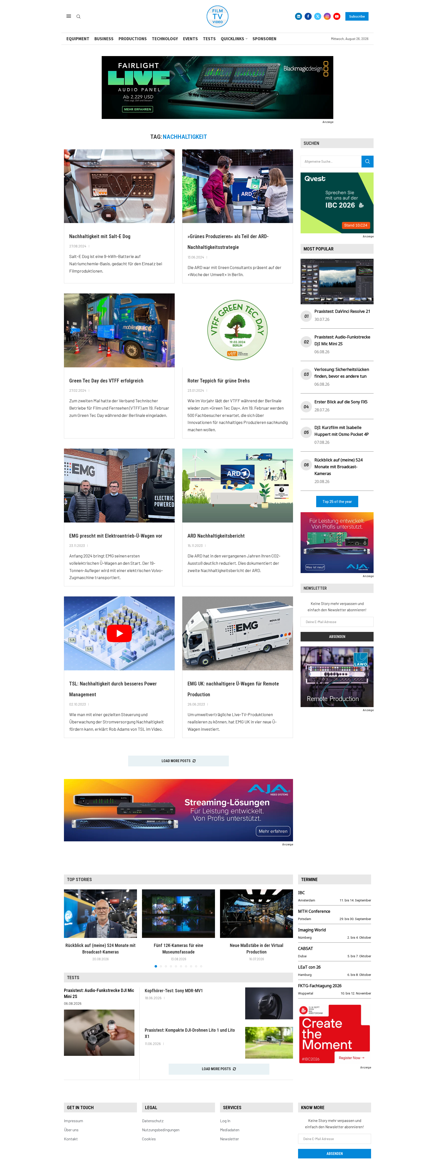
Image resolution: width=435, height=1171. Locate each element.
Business (104, 38)
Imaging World (312, 930)
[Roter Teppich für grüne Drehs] (237, 330)
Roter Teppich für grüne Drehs (219, 381)
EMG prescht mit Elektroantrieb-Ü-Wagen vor (115, 536)
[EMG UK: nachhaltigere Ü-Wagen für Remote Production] (237, 633)
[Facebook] (308, 16)
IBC (301, 892)
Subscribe (357, 16)
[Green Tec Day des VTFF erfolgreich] (119, 330)
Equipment (77, 38)
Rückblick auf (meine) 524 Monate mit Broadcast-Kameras (338, 466)
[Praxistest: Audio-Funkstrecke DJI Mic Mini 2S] (99, 1033)
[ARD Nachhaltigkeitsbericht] (237, 485)
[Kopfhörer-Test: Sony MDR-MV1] (269, 1003)
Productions (133, 38)
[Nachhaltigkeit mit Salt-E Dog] (119, 186)
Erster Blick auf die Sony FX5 (341, 402)
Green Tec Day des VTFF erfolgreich (106, 381)
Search (367, 161)
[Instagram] (327, 16)
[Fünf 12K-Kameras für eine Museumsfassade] (178, 913)
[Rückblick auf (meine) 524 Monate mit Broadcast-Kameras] (100, 913)
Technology (165, 38)
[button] (70, 928)
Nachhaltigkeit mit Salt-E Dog (99, 236)
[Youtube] (336, 16)
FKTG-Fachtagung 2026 (320, 985)
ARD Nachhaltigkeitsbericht (216, 536)
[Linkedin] (298, 16)
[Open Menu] (68, 16)
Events (190, 38)
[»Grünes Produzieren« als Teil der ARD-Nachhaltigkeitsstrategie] (237, 186)
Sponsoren (264, 38)
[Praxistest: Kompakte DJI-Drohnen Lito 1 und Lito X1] (269, 1043)
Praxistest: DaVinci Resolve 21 (342, 311)
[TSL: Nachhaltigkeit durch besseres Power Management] (119, 633)
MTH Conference (314, 911)
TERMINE (309, 879)
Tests (209, 38)
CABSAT (305, 948)
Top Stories (79, 879)
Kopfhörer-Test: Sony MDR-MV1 (174, 990)
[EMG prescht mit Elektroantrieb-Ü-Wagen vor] (119, 485)
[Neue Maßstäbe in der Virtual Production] (256, 913)
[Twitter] (317, 16)
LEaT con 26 (309, 967)
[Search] (78, 17)
